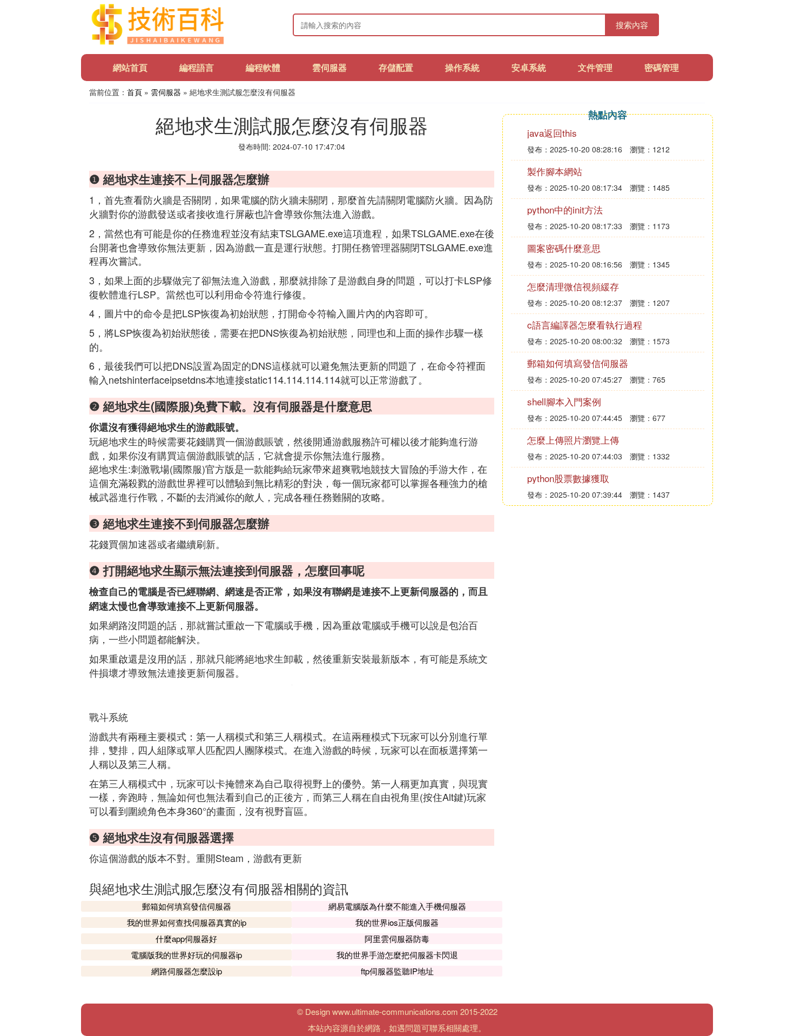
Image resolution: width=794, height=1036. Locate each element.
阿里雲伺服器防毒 (397, 938)
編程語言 (196, 67)
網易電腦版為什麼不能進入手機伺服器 (397, 906)
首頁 (134, 91)
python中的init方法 (565, 209)
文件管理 (595, 67)
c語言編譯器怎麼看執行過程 (584, 324)
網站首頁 (130, 67)
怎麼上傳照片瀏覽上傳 (573, 439)
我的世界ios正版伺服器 (397, 922)
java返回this (552, 132)
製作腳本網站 (554, 171)
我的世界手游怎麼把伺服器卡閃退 (397, 954)
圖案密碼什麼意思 (564, 248)
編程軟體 (263, 67)
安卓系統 (529, 67)
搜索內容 (632, 24)
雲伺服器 (329, 67)
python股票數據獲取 (568, 478)
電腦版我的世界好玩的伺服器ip (186, 954)
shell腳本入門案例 (564, 401)
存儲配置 (396, 67)
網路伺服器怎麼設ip (186, 971)
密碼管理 (661, 67)
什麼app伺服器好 (186, 938)
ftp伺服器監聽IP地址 (397, 971)
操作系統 (462, 67)
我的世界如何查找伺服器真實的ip (186, 922)
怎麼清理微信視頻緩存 (573, 286)
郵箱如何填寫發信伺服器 (186, 906)
